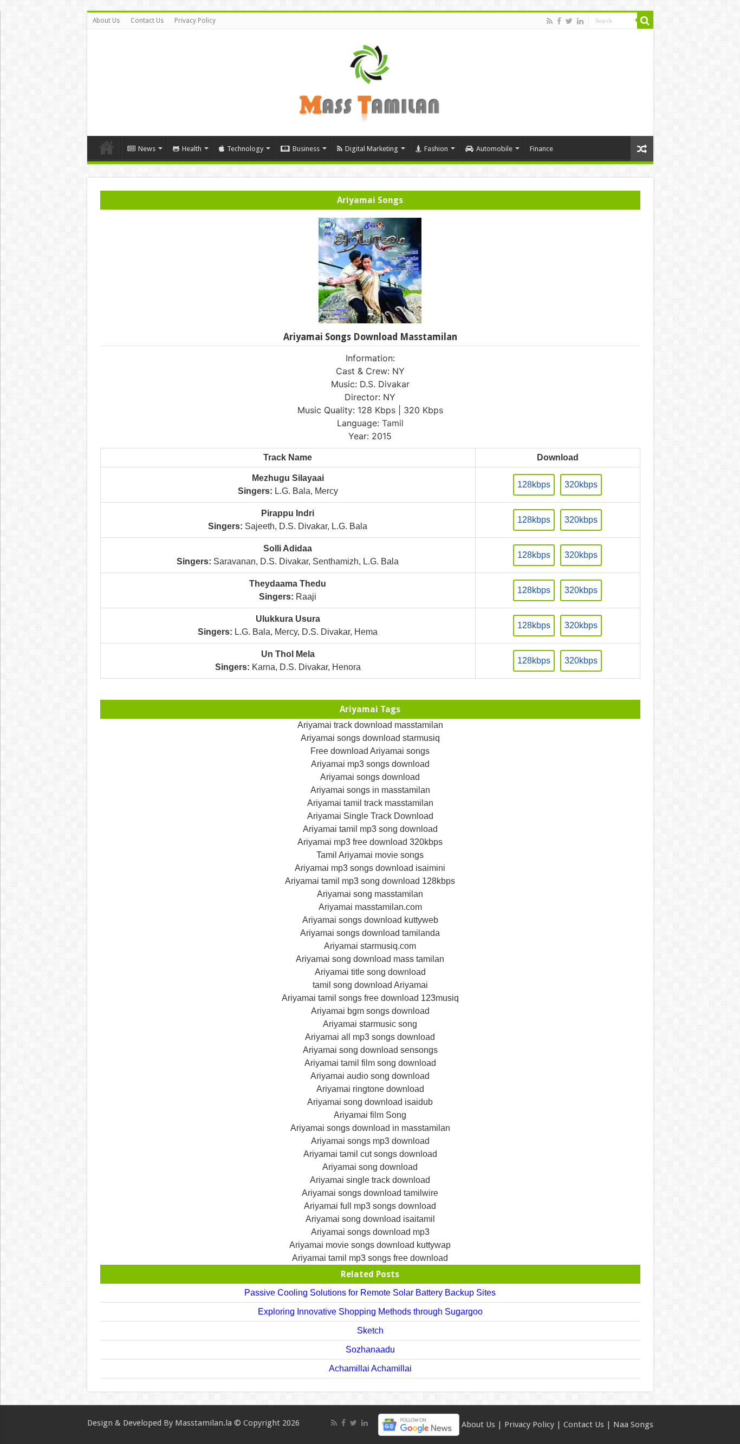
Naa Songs (633, 1424)
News (146, 149)
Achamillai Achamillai (370, 1368)
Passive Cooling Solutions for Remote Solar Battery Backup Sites (370, 1292)
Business (306, 149)
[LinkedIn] (580, 21)
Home (107, 147)
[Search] (645, 20)
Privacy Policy (195, 20)
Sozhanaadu (370, 1349)
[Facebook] (559, 21)
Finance (541, 149)
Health (192, 149)
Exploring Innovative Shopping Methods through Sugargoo (370, 1311)
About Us (106, 20)
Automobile (494, 149)
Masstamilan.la (203, 1423)
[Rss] (550, 21)
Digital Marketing (371, 149)
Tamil (393, 423)
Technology (245, 149)
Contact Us (147, 20)
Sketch (370, 1330)
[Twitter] (569, 21)
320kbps (581, 484)
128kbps (533, 484)
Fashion (436, 149)
